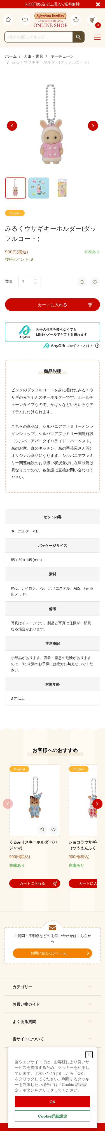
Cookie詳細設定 (52, 1116)
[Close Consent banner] (89, 1054)
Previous (12, 126)
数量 (9, 281)
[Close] (100, 4)
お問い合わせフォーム (49, 952)
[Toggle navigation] (97, 37)
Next (93, 126)
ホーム (11, 56)
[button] (52, 986)
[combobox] (44, 37)
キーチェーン (62, 56)
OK (52, 1102)
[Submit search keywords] (79, 37)
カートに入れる (52, 304)
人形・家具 (33, 56)
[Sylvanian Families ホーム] (50, 20)
